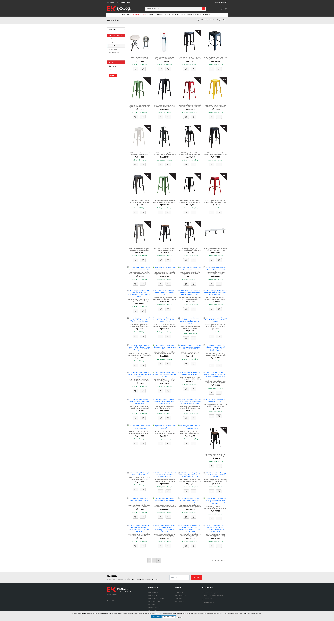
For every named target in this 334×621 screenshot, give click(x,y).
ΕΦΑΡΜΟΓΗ (113, 75)
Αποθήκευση (175, 14)
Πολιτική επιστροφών (154, 601)
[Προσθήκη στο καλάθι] (135, 68)
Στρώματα (160, 14)
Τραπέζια (111, 39)
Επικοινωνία (110, 2)
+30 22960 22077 (124, 2)
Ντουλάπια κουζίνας (114, 52)
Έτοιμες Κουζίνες (113, 56)
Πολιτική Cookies (153, 610)
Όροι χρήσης (151, 604)
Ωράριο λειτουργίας (180, 595)
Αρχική (198, 20)
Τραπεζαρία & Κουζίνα (139, 14)
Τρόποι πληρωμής (153, 595)
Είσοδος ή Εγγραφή (221, 2)
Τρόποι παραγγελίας (153, 592)
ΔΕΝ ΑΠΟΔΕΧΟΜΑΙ (169, 617)
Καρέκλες (111, 42)
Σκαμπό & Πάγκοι (113, 45)
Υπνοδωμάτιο (151, 14)
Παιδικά (183, 14)
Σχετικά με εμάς (179, 592)
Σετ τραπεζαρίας (113, 49)
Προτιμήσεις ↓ (179, 617)
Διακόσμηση (197, 14)
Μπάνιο (189, 14)
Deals (123, 14)
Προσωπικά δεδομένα (154, 607)
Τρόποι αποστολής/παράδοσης (156, 598)
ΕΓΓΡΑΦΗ (196, 577)
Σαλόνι (129, 14)
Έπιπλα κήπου (206, 14)
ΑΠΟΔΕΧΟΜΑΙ (156, 616)
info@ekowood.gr (209, 602)
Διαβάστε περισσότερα (256, 613)
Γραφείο (167, 14)
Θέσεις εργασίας (179, 601)
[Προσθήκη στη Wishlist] (142, 68)
